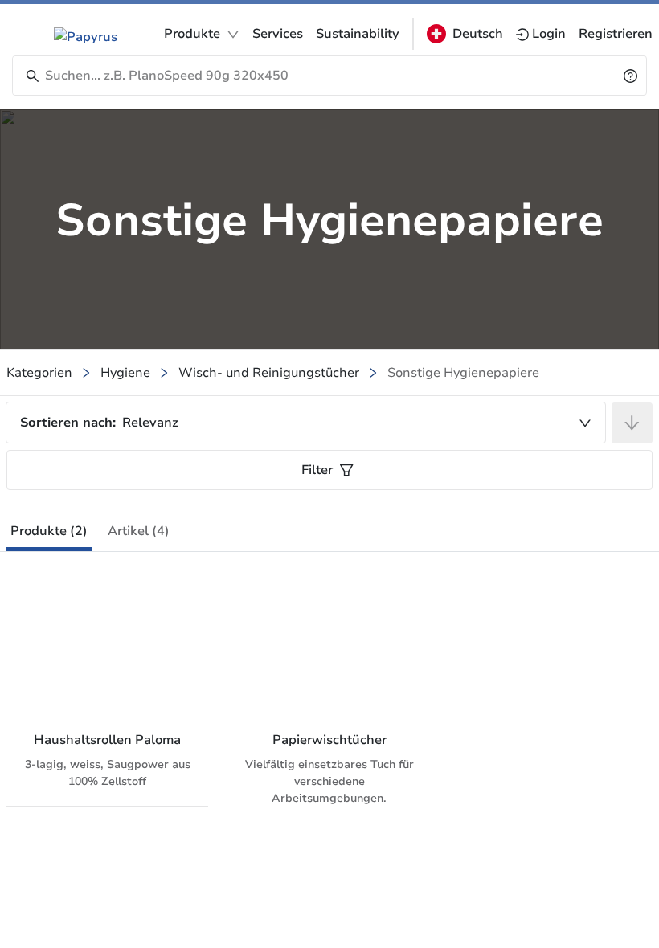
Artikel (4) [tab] (139, 531)
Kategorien (39, 373)
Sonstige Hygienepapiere (463, 373)
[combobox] (305, 422)
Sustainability (357, 34)
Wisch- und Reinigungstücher (268, 373)
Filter (317, 470)
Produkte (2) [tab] (49, 531)
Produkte (192, 34)
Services (277, 34)
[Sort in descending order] (632, 422)
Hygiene (125, 373)
